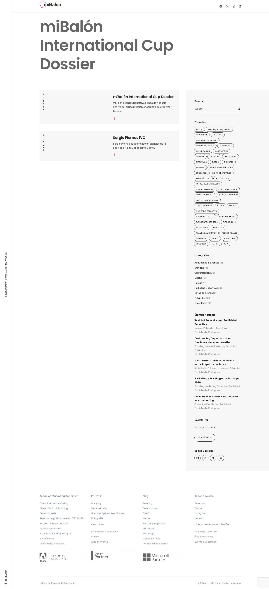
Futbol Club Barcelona (208, 184)
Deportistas (230, 157)
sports (215, 238)
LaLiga (220, 206)
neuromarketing (227, 216)
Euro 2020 (201, 173)
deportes (214, 157)
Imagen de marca (204, 195)
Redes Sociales (229, 233)
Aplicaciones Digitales (219, 129)
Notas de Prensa (203, 293)
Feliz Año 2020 (203, 178)
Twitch (214, 244)
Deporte (200, 157)
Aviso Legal (70, 583)
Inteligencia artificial (207, 200)
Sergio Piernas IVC (129, 137)
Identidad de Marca (227, 189)
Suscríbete (204, 437)
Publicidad (218, 227)
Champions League (205, 146)
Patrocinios (202, 227)
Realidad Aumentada (206, 233)
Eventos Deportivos (221, 173)
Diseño (215, 162)
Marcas (233, 206)
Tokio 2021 (201, 244)
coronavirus (221, 151)
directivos (201, 162)
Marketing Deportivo (206, 211)
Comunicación (203, 151)
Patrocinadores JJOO (207, 222)
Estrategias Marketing (221, 167)
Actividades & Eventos (206, 262)
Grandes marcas (204, 189)
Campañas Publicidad (206, 140)
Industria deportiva (228, 195)
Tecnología (229, 238)
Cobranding (225, 146)
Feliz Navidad (222, 178)
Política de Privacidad (51, 583)
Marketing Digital (205, 216)
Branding (217, 135)
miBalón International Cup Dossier (143, 96)
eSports (200, 167)
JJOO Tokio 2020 (204, 206)
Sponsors (201, 238)
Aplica (199, 129)
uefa (226, 244)
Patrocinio (228, 222)
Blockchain (202, 135)
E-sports (228, 162)
